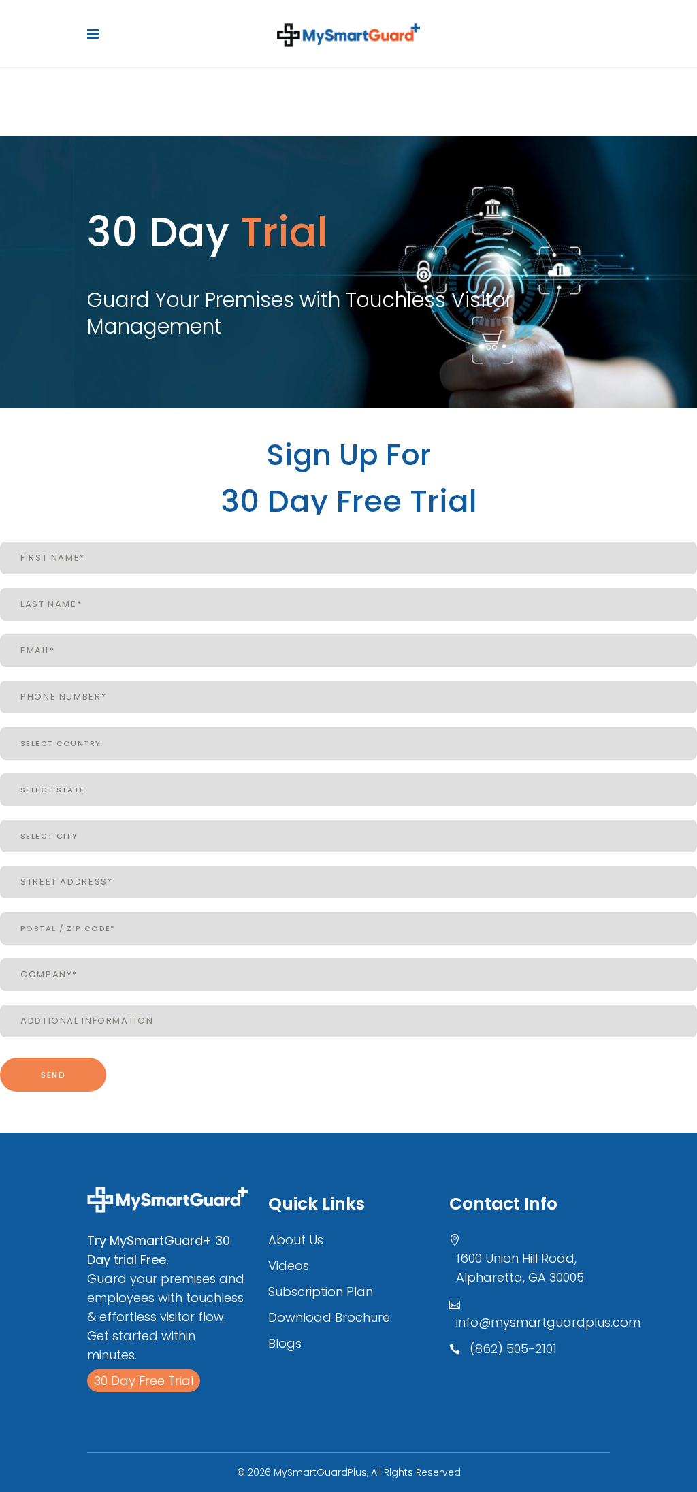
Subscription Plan (320, 1291)
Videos (288, 1265)
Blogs (285, 1343)
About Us (295, 1239)
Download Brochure (329, 1317)
